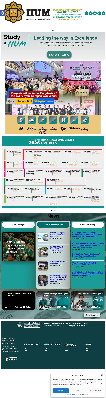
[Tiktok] (103, 13)
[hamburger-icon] (53, 30)
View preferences (95, 390)
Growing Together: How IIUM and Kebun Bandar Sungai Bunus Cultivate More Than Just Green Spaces (88, 245)
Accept (60, 390)
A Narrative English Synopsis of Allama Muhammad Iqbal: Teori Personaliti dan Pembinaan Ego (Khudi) (87, 274)
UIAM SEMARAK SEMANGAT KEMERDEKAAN (56, 249)
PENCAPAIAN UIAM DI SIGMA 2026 (58, 262)
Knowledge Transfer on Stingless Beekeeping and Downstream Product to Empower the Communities (87, 234)
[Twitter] (91, 13)
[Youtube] (95, 13)
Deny (78, 390)
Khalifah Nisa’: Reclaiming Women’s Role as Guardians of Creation (86, 255)
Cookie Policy (71, 394)
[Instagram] (99, 13)
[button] (102, 375)
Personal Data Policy (82, 394)
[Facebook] (86, 13)
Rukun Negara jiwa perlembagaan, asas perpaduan (57, 234)
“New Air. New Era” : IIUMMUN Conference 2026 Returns (84, 264)
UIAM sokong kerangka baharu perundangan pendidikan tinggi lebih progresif (59, 278)
